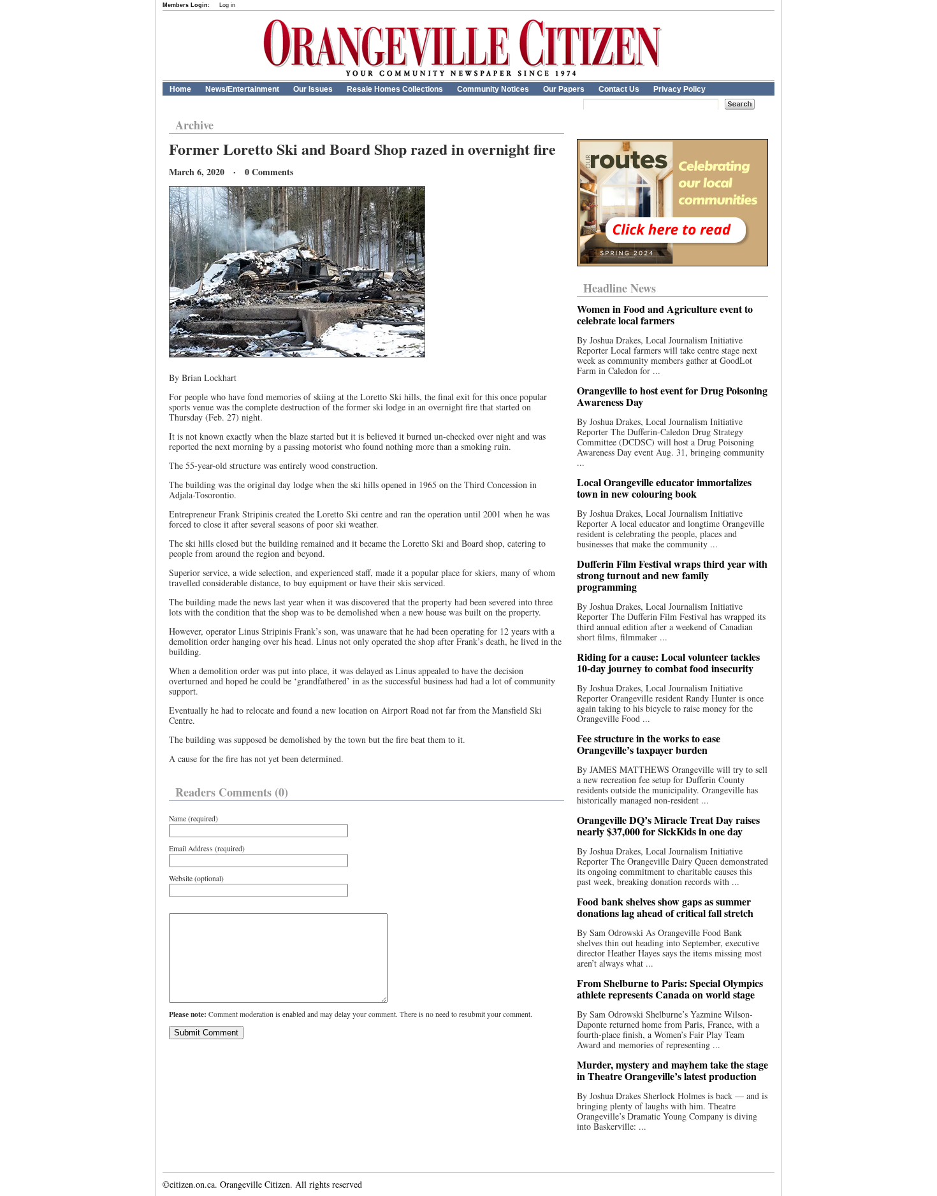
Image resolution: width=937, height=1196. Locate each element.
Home (180, 89)
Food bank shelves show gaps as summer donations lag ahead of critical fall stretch (665, 907)
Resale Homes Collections (395, 89)
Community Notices (493, 89)
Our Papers (564, 89)
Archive (194, 125)
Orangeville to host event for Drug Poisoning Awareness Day (672, 396)
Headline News (619, 288)
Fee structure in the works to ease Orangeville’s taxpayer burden (648, 744)
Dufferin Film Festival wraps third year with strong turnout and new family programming (672, 575)
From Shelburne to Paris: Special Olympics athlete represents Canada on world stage (670, 989)
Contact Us (619, 89)
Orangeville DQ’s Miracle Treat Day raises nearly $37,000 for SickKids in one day (668, 825)
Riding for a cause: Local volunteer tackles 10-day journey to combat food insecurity (668, 662)
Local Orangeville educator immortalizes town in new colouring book (664, 488)
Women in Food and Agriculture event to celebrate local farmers (665, 314)
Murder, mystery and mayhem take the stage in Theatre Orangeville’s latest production (672, 1070)
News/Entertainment (242, 89)
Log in (227, 5)
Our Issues (313, 89)
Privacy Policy (679, 89)
